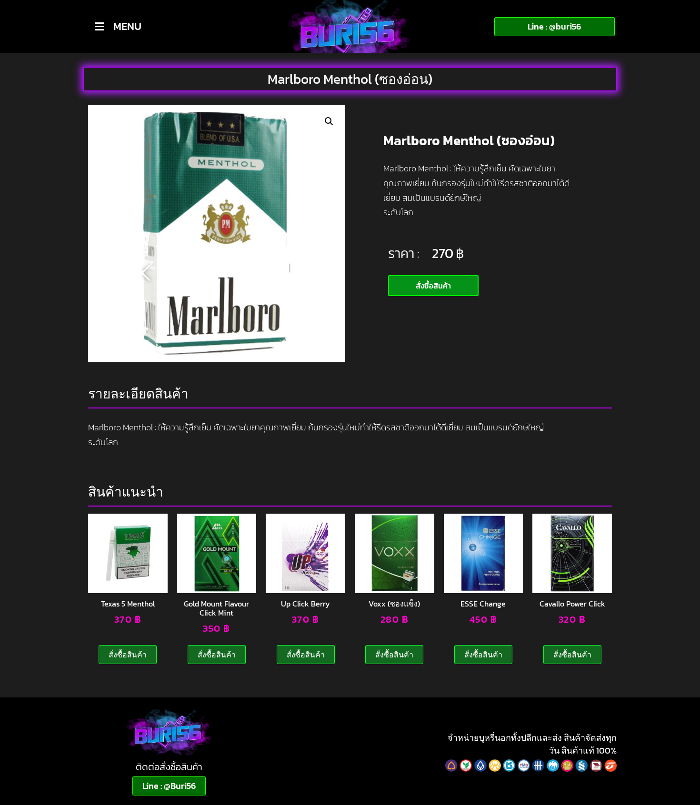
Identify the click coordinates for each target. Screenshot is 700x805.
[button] (329, 121)
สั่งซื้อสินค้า (128, 654)
